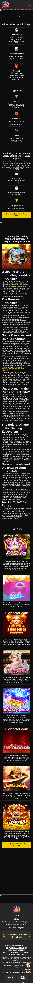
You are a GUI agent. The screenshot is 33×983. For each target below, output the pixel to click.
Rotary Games (26, 922)
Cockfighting (6, 922)
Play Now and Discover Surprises (16, 844)
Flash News (12, 928)
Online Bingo (15, 922)
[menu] (29, 5)
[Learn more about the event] (16, 17)
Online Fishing (11, 925)
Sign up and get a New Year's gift (16, 215)
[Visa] (10, 977)
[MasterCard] (22, 977)
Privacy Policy (22, 925)
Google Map (21, 928)
